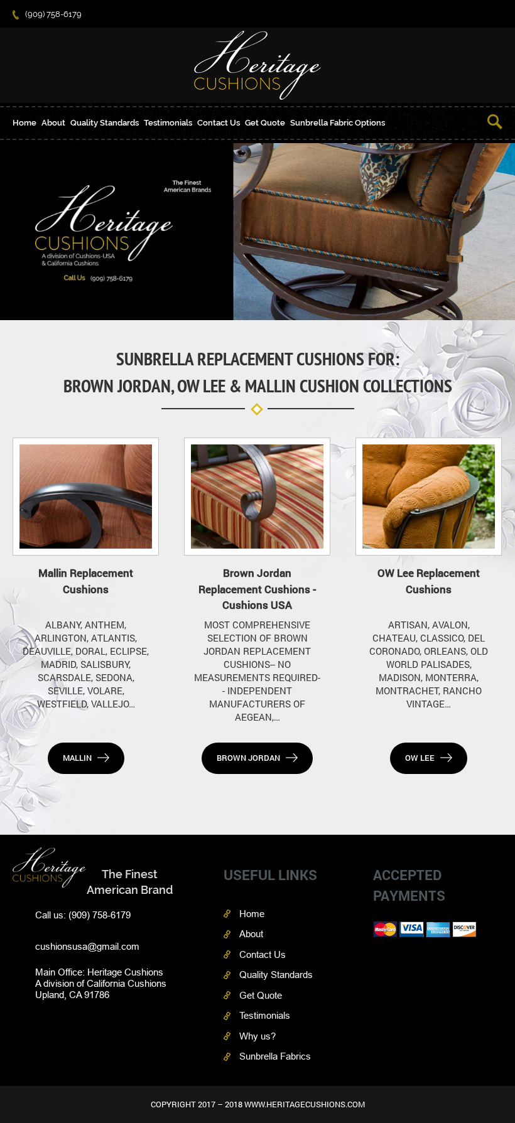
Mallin (77, 757)
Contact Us (218, 122)
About (53, 122)
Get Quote (265, 122)
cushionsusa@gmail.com (87, 946)
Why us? (257, 1036)
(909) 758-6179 (53, 14)
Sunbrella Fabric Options (337, 122)
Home (24, 122)
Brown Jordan (248, 757)
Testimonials (168, 122)
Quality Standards (104, 122)
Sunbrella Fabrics (275, 1056)
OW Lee (420, 757)
